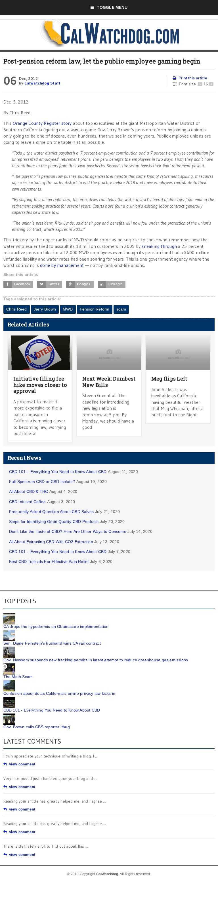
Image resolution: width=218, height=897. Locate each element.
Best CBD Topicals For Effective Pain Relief (49, 561)
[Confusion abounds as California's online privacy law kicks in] (9, 682)
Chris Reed (16, 309)
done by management (62, 265)
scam (121, 309)
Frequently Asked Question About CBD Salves (51, 511)
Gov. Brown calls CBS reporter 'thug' (37, 727)
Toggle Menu (112, 7)
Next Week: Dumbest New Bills (109, 381)
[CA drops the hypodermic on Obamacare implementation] (9, 615)
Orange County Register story (42, 123)
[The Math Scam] (9, 665)
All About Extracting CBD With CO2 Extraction (51, 541)
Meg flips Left (169, 378)
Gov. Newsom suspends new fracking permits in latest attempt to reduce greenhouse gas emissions (95, 660)
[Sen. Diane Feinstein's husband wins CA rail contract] (9, 632)
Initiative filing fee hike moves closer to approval (40, 384)
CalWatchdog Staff (42, 83)
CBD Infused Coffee (27, 501)
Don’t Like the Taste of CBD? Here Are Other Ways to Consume (67, 531)
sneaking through (159, 246)
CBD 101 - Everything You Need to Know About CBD (51, 710)
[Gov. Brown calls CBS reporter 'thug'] (9, 715)
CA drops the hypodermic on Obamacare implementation (56, 626)
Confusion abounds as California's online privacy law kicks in (59, 693)
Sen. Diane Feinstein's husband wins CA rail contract (52, 643)
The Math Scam (18, 676)
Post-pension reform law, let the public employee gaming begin (102, 61)
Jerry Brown (45, 309)
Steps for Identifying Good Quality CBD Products (54, 521)
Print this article (193, 78)
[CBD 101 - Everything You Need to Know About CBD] (9, 699)
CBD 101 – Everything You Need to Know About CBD (58, 471)
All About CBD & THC (28, 491)
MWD (68, 309)
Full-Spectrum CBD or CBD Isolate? (42, 481)
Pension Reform (95, 309)
